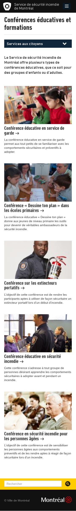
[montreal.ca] (55, 499)
